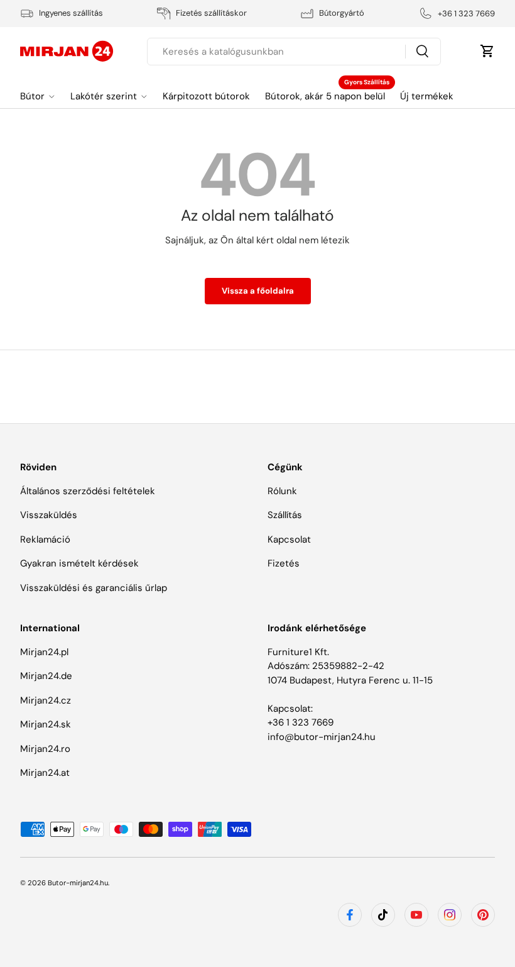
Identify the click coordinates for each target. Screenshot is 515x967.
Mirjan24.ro (45, 749)
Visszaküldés (48, 515)
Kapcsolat (289, 539)
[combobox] (293, 51)
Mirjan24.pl (44, 652)
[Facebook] (350, 915)
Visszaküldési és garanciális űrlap (93, 588)
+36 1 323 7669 (300, 722)
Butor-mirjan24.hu (78, 882)
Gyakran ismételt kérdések (79, 563)
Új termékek (426, 96)
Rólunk (282, 491)
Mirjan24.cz (45, 700)
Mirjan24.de (46, 676)
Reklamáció (45, 539)
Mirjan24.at (45, 772)
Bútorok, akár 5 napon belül (325, 96)
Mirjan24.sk (45, 724)
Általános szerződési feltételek (87, 491)
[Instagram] (450, 915)
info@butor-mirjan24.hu (322, 737)
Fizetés (284, 563)
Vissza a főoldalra (258, 290)
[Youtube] (416, 915)
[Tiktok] (383, 915)
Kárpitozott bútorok (206, 96)
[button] (487, 51)
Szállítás (285, 515)
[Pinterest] (483, 915)
